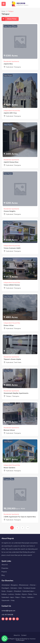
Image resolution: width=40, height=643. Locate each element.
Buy (12, 479)
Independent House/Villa (12, 111)
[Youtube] (10, 618)
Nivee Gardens (9, 468)
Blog (3, 575)
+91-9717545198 (7, 615)
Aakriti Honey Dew (11, 162)
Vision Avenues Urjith (12, 248)
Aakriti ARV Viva (10, 113)
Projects (4, 572)
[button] (4, 638)
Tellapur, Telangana (12, 396)
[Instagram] (17, 618)
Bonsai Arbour (9, 430)
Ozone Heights (9, 211)
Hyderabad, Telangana (13, 67)
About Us (5, 565)
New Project (8, 26)
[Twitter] (6, 618)
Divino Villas (9, 325)
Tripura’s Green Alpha (12, 359)
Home (3, 11)
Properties (5, 568)
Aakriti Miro (8, 64)
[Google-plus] (13, 618)
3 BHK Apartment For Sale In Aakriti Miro (20, 517)
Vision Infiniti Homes (12, 285)
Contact (23, 635)
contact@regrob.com (8, 611)
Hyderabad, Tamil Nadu (13, 362)
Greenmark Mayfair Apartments (16, 393)
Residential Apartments (11, 61)
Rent (15, 26)
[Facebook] (3, 618)
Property (7, 479)
